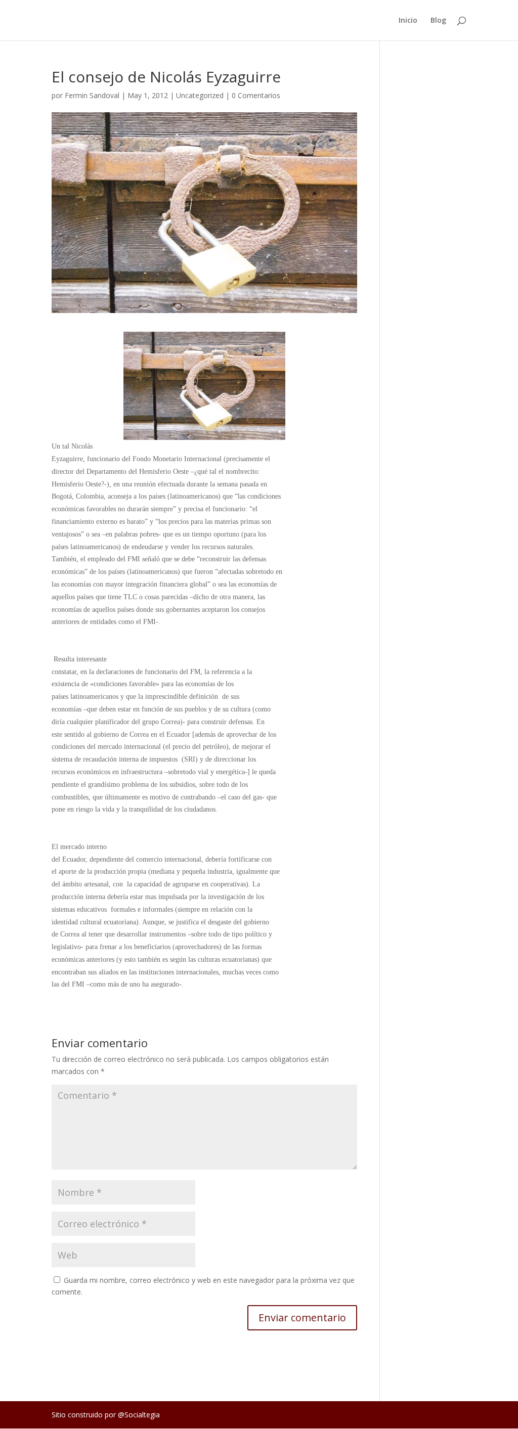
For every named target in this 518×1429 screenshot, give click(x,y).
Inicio (408, 21)
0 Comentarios (256, 95)
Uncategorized (200, 95)
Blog (438, 21)
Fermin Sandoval (92, 95)
